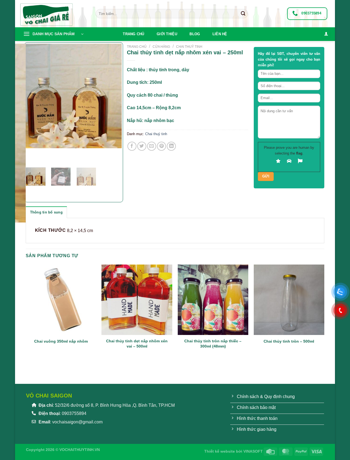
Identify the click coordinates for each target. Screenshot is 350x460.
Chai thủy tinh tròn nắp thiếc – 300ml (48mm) (212, 343)
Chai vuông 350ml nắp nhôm (61, 341)
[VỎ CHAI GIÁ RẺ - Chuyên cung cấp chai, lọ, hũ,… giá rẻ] (53, 13)
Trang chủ (133, 34)
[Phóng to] (32, 156)
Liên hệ (219, 34)
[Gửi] (243, 13)
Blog (194, 34)
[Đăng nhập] (326, 34)
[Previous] (28, 191)
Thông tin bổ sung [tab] (46, 212)
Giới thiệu (167, 34)
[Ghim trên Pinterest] (161, 146)
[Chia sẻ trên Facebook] (131, 146)
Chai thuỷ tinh (189, 47)
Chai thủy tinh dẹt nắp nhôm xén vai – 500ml (137, 343)
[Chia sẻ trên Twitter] (141, 146)
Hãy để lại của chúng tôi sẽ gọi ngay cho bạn (289, 59)
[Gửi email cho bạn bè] (151, 146)
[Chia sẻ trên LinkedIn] (171, 146)
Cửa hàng (161, 47)
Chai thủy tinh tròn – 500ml (289, 341)
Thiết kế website (219, 451)
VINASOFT (253, 451)
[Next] (45, 153)
